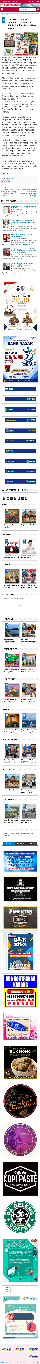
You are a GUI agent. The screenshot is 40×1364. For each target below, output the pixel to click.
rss (38, 1)
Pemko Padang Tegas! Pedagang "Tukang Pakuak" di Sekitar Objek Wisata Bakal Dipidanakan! (11, 640)
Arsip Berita (20, 843)
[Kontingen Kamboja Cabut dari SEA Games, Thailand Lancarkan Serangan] (29, 690)
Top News (9, 843)
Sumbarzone (9, 178)
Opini (5, 504)
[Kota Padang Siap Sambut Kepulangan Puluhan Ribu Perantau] (29, 630)
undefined (24, 209)
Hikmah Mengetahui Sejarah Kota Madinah (11, 791)
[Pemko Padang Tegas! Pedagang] (12, 630)
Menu (2, 9)
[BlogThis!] (5, 181)
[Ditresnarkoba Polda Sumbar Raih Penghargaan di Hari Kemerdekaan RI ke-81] (29, 751)
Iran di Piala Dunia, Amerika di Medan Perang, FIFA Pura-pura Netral (10, 701)
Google (37, 1362)
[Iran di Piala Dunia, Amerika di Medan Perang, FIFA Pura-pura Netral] (12, 690)
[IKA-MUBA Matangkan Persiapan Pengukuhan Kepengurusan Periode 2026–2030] (12, 576)
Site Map (7, 1287)
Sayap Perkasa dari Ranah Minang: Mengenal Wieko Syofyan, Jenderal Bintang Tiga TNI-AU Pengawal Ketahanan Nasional (28, 731)
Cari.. (38, 9)
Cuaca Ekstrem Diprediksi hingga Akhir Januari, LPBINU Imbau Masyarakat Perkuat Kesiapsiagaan (11, 821)
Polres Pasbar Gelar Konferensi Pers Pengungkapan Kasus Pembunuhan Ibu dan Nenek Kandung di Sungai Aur (11, 761)
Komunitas (8, 564)
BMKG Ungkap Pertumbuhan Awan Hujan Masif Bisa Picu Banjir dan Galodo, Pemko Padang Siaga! (29, 821)
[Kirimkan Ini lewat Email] (2, 181)
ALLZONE (32, 843)
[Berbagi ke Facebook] (9, 181)
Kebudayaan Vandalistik (8, 671)
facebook (32, 1)
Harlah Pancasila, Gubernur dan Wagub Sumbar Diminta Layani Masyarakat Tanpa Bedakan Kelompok (11, 556)
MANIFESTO (8, 534)
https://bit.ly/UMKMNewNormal (15, 101)
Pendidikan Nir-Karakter (9, 526)
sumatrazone (4, 1362)
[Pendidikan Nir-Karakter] (12, 516)
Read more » (25, 216)
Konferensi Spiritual (28, 670)
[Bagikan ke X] (7, 181)
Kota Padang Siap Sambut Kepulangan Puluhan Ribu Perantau (28, 640)
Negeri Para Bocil (27, 525)
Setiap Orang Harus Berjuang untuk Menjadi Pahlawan (28, 556)
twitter (29, 1)
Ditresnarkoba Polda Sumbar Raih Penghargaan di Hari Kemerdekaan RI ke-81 (28, 761)
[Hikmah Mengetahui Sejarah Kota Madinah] (12, 781)
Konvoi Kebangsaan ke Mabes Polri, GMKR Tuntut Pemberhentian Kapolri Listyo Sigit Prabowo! (29, 586)
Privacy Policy (9, 1289)
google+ (35, 1)
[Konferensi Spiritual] (29, 660)
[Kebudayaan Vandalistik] (12, 660)
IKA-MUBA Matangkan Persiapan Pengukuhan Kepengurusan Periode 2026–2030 (12, 586)
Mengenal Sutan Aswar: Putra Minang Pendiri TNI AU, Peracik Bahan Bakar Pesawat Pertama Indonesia (11, 731)
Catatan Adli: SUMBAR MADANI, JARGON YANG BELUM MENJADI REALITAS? (29, 791)
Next (3, 519)
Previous (37, 519)
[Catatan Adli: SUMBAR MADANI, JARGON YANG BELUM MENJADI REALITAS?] (29, 781)
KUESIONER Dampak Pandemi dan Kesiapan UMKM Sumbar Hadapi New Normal (21, 23)
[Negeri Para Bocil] (29, 516)
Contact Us (8, 1292)
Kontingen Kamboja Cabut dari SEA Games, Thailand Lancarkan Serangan (28, 701)
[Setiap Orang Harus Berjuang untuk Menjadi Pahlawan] (29, 546)
